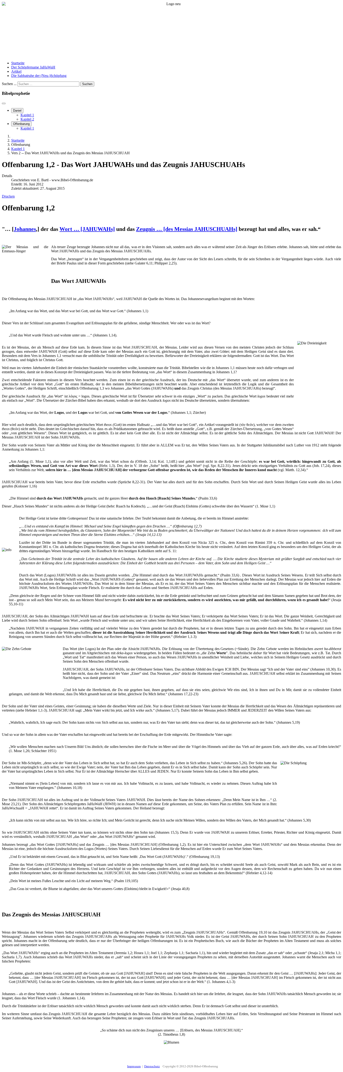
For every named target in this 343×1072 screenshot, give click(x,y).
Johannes (25, 229)
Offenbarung (21, 124)
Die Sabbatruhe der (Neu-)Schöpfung (38, 76)
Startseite (17, 63)
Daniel (17, 110)
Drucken (8, 196)
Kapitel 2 (27, 119)
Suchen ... (9, 84)
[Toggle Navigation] (4, 103)
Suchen (87, 84)
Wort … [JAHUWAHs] (87, 229)
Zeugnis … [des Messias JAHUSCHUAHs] (186, 229)
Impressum (134, 1066)
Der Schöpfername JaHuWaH (33, 67)
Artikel (16, 71)
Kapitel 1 (27, 115)
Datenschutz (152, 1066)
